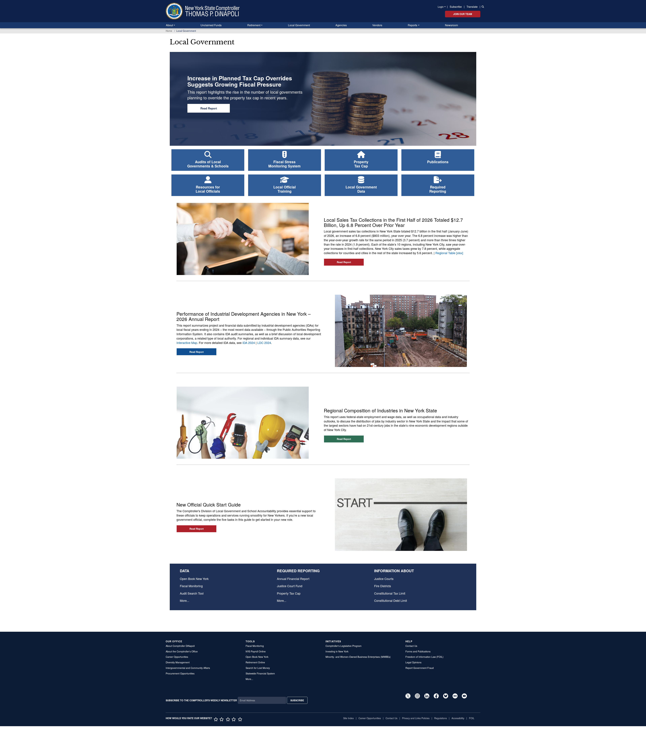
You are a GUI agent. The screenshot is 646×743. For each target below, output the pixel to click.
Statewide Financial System (260, 673)
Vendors (377, 25)
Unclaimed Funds (211, 25)
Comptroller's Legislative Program (344, 646)
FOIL (471, 718)
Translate (472, 7)
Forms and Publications (417, 651)
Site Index (348, 718)
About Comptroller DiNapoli (180, 646)
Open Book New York (194, 578)
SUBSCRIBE (297, 700)
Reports (412, 25)
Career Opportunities (177, 656)
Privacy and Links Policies (415, 718)
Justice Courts (383, 578)
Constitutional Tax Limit (389, 593)
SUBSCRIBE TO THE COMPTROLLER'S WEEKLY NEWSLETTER (201, 700)
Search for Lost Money (258, 668)
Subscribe (456, 7)
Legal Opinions (413, 662)
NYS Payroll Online (256, 651)
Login (441, 6)
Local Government (299, 25)
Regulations (440, 718)
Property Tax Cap (288, 593)
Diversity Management (178, 662)
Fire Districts (382, 586)
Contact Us (411, 646)
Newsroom (451, 25)
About (169, 25)
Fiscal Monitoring (191, 586)
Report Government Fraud (419, 668)
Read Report (208, 108)
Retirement (253, 25)
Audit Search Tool (192, 593)
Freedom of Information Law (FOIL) (424, 656)
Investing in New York (337, 651)
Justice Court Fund (289, 586)
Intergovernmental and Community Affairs (188, 668)
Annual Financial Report (293, 578)
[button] (482, 6)
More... (184, 600)
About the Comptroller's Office (182, 651)
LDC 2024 (264, 342)
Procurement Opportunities (180, 673)
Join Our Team (462, 14)
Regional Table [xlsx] (449, 253)
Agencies (341, 25)
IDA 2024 (248, 342)
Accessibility (458, 718)
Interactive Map (186, 342)
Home (169, 30)
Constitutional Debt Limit (390, 600)
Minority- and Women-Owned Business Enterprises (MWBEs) (358, 656)
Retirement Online (255, 662)
